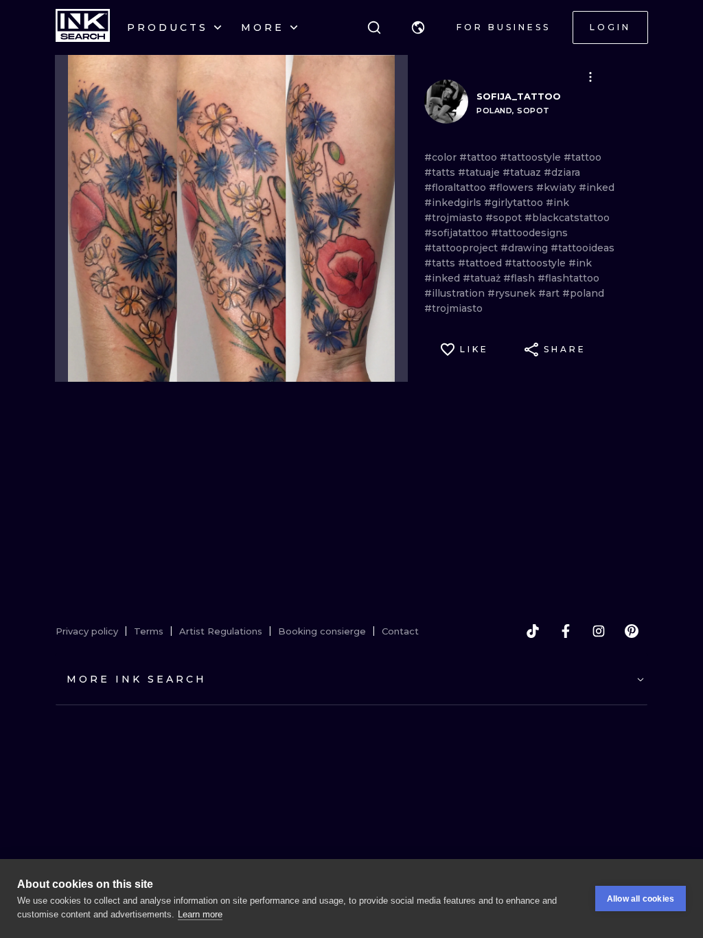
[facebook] (565, 631)
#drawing (525, 248)
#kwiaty (557, 187)
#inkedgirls (454, 202)
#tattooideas (582, 248)
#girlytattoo (515, 202)
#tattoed (481, 263)
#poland (583, 293)
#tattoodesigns (529, 233)
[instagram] (598, 631)
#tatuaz (523, 172)
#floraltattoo (456, 187)
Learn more (200, 914)
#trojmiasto (454, 217)
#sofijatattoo (457, 233)
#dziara (562, 172)
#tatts (441, 172)
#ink (557, 202)
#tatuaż (483, 278)
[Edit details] (590, 76)
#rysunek (512, 293)
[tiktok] (532, 631)
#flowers (512, 187)
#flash (520, 278)
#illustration (455, 293)
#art (550, 293)
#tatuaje (480, 172)
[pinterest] (631, 631)
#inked (596, 187)
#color (441, 157)
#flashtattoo (568, 278)
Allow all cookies (640, 899)
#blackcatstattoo (567, 217)
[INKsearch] (83, 27)
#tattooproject (462, 248)
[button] (418, 27)
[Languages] (418, 27)
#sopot (505, 217)
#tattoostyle (532, 157)
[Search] (374, 27)
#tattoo (479, 157)
